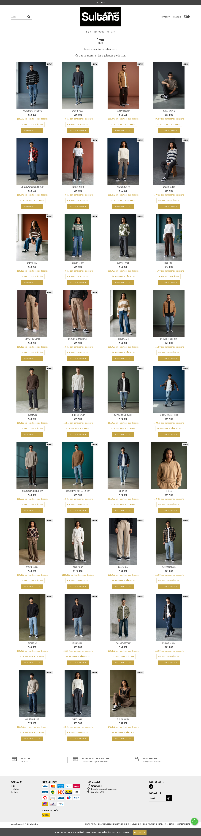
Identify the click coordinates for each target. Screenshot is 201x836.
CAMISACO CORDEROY (123, 643)
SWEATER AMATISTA (123, 187)
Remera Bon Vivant (78, 415)
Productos (99, 32)
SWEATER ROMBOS (32, 567)
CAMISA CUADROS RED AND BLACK (32, 187)
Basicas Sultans (169, 111)
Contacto (111, 32)
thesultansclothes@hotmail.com (104, 789)
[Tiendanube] (24, 825)
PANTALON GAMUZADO (32, 339)
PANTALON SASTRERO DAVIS (77, 339)
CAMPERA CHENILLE (32, 719)
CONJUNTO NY (78, 567)
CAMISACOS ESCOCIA (169, 567)
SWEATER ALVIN (123, 339)
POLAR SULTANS (77, 643)
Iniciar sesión (176, 17)
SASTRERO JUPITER (77, 187)
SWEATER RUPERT (78, 263)
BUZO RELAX (32, 643)
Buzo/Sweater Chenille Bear (32, 491)
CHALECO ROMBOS (123, 719)
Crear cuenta (165, 17)
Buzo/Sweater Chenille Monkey (78, 491)
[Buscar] (28, 17)
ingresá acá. (162, 824)
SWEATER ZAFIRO (169, 187)
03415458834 (96, 785)
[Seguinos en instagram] (151, 786)
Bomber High (123, 491)
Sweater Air (32, 415)
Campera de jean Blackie (123, 415)
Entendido (139, 832)
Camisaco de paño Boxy (168, 339)
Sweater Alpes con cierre (32, 111)
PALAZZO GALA (123, 567)
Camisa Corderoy (123, 111)
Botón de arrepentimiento (179, 824)
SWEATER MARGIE (123, 263)
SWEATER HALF (32, 263)
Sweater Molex (77, 111)
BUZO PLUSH (168, 263)
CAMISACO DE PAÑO (168, 643)
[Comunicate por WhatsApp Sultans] (194, 821)
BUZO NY (169, 491)
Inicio (88, 32)
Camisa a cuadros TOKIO (169, 415)
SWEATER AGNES (77, 719)
